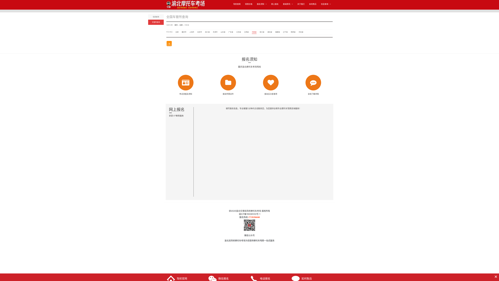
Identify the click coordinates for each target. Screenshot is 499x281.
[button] (496, 276)
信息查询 (324, 4)
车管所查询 (156, 22)
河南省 (254, 32)
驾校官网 (237, 4)
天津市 (215, 32)
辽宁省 (285, 32)
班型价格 (248, 4)
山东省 (223, 32)
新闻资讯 (286, 4)
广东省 (230, 32)
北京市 (199, 32)
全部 (181, 25)
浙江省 (262, 32)
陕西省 (293, 32)
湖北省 (269, 32)
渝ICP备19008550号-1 (249, 214)
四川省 (207, 32)
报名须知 (260, 4)
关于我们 (301, 4)
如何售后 (312, 4)
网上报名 (274, 4)
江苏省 (238, 32)
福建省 (277, 32)
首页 (176, 25)
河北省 (301, 32)
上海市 (191, 32)
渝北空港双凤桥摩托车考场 (248, 211)
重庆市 (184, 32)
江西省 (246, 32)
